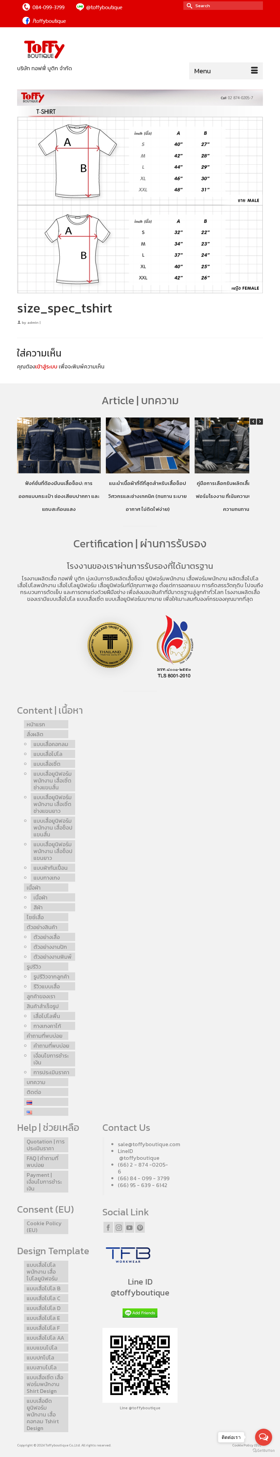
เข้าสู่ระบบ (46, 366)
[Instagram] (119, 1227)
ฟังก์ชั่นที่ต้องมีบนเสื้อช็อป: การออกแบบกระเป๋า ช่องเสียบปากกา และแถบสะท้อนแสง (58, 496)
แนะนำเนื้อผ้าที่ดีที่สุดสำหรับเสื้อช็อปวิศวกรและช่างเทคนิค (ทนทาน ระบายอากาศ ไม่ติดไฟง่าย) (147, 496)
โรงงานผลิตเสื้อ (39, 578)
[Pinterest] (140, 1227)
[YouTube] (129, 1227)
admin (33, 322)
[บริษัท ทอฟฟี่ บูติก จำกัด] (140, 50)
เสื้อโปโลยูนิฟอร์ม (77, 585)
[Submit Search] (188, 5)
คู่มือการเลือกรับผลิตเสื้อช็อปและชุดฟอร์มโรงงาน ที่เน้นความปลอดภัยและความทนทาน (236, 496)
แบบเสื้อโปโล (60, 599)
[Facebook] (108, 1227)
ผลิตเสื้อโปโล (243, 578)
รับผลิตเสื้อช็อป (126, 578)
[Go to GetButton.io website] (264, 1450)
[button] (260, 422)
